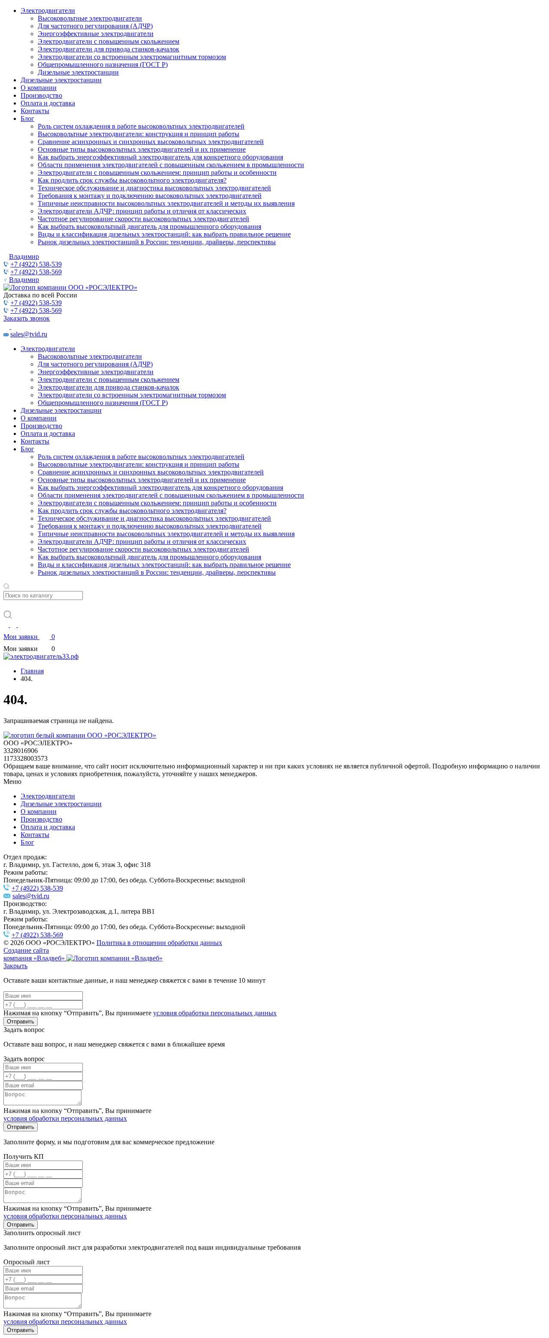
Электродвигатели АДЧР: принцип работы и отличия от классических (142, 211)
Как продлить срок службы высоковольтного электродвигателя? (132, 180)
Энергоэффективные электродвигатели (96, 33)
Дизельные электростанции (78, 72)
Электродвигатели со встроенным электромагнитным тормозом (132, 56)
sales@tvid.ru (28, 334)
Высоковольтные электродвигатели (90, 18)
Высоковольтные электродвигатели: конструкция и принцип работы (138, 134)
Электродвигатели (48, 10)
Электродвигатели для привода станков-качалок (108, 49)
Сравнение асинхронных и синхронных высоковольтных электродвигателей (151, 141)
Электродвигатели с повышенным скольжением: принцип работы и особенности (157, 172)
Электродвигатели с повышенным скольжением (108, 41)
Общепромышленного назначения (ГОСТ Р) (103, 64)
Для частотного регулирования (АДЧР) (95, 26)
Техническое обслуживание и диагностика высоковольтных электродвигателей (154, 188)
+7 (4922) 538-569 (36, 272)
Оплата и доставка (48, 103)
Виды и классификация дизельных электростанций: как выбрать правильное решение (164, 234)
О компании (39, 87)
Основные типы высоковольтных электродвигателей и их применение (142, 149)
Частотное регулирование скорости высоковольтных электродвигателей (143, 218)
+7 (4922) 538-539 (36, 264)
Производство (41, 95)
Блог (27, 118)
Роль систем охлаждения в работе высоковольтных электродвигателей (141, 126)
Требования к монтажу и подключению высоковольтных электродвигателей (150, 195)
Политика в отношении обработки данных (159, 942)
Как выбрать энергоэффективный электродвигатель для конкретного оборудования (160, 157)
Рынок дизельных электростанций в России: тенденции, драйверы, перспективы (157, 242)
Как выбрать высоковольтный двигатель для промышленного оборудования (149, 226)
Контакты (35, 110)
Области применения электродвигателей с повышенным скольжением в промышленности (171, 164)
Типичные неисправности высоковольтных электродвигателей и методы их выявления (166, 203)
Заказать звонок (26, 318)
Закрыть (15, 965)
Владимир (24, 256)
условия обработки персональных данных (215, 1013)
